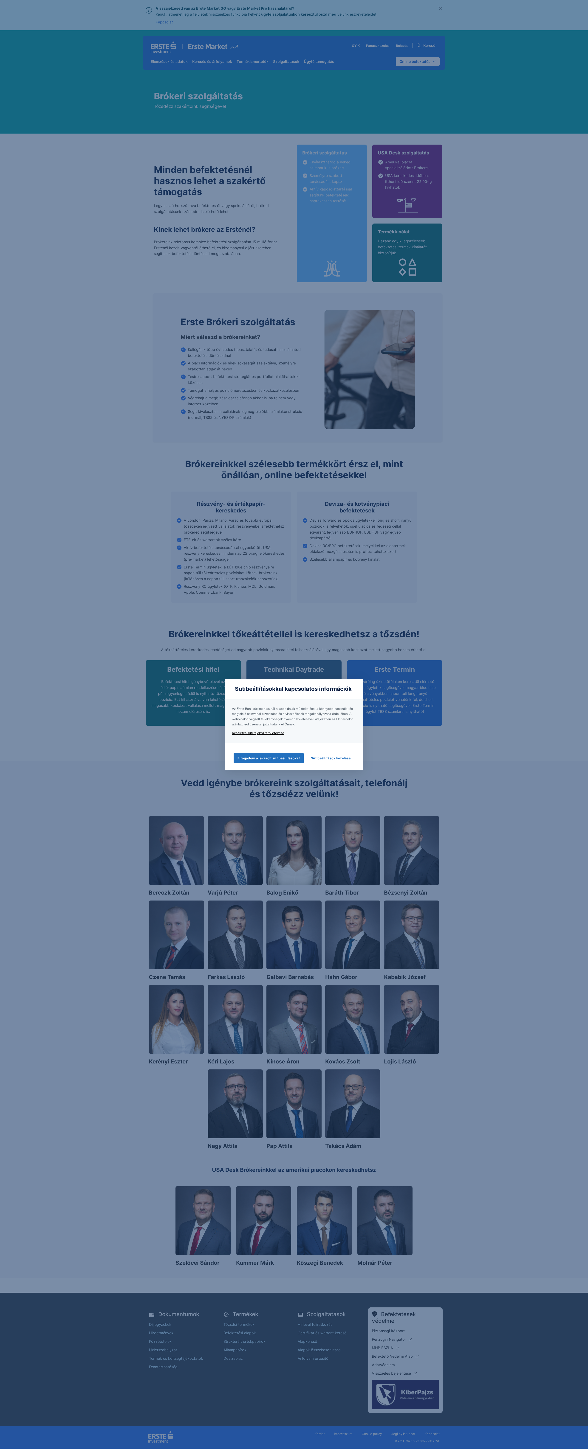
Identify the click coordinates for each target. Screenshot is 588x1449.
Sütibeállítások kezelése (331, 758)
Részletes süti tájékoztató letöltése (258, 733)
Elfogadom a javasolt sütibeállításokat (268, 758)
